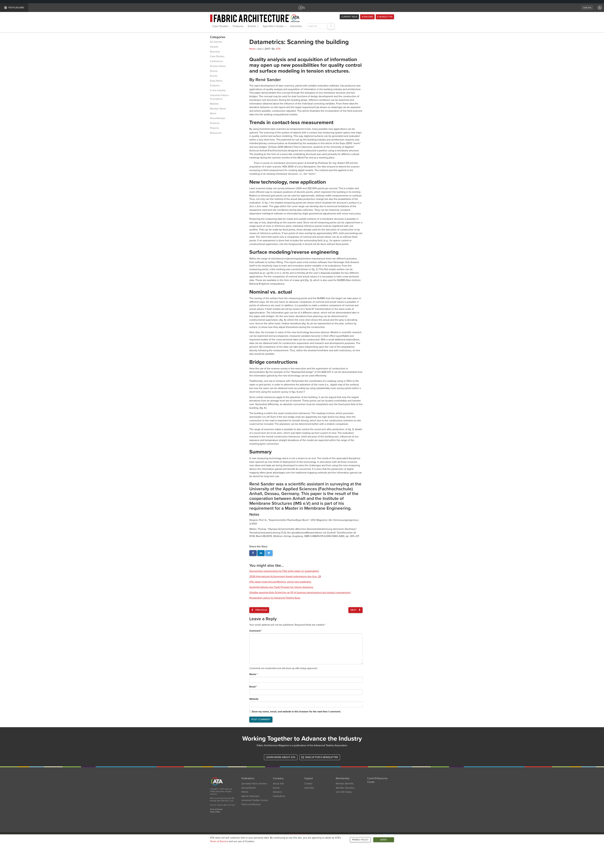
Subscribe (367, 16)
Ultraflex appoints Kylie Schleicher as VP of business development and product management (300, 592)
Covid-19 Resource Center (377, 780)
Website (253, 699)
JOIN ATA (587, 8)
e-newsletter (385, 16)
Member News (218, 108)
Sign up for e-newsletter (321, 757)
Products (215, 123)
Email (253, 686)
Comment (255, 630)
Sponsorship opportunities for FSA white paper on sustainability (284, 571)
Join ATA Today (344, 792)
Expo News (216, 80)
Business (215, 51)
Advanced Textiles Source (254, 800)
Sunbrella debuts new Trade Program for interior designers (281, 587)
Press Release (217, 118)
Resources (215, 133)
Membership (342, 778)
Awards (214, 46)
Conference (216, 61)
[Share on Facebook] (253, 553)
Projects (214, 128)
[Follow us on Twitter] (269, 553)
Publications (247, 778)
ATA (278, 48)
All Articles (216, 41)
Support (308, 778)
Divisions (277, 792)
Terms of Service (219, 841)
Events (252, 26)
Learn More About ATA (280, 757)
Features (238, 26)
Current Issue (349, 16)
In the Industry (218, 90)
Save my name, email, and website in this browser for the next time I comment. (296, 711)
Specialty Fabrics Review (254, 783)
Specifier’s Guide (273, 26)
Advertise (296, 26)
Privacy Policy (360, 839)
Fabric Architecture (251, 804)
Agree (383, 839)
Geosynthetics (248, 787)
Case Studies (220, 26)
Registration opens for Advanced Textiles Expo (274, 597)
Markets (214, 103)
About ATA (278, 783)
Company (278, 778)
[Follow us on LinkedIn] (261, 553)
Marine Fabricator (250, 796)
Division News (218, 66)
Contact (308, 783)
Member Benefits (345, 783)
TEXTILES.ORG (16, 7)
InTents (244, 792)
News (213, 113)
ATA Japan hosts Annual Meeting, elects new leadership (280, 581)
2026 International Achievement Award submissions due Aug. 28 (285, 576)
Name (253, 674)
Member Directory (345, 787)
